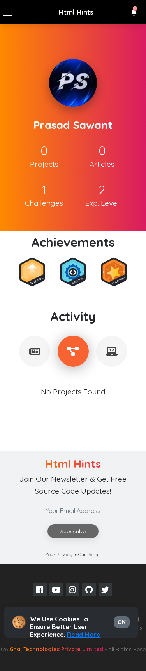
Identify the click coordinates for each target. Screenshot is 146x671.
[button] (134, 12)
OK (122, 622)
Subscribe (73, 531)
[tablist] (34, 351)
